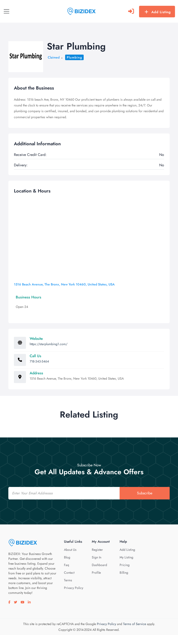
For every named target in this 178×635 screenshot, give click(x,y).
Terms (68, 580)
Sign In (96, 557)
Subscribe (144, 493)
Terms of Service (134, 624)
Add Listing (161, 12)
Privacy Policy (73, 587)
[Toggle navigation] (6, 11)
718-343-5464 (39, 361)
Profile (96, 572)
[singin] (131, 11)
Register (97, 549)
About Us (70, 549)
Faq (66, 565)
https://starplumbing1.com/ (48, 344)
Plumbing (74, 57)
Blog (67, 557)
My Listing (126, 557)
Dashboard (99, 565)
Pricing (125, 565)
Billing (124, 572)
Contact (69, 572)
